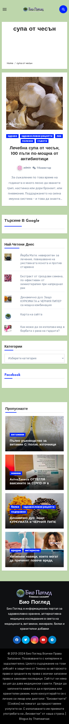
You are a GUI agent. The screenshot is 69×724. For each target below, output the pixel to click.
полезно (27, 140)
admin (27, 167)
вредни (16, 550)
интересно (32, 550)
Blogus (23, 718)
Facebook (12, 375)
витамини (17, 434)
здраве (12, 136)
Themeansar (41, 718)
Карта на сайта (31, 314)
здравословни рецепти (36, 136)
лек (59, 136)
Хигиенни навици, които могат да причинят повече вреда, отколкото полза (34, 560)
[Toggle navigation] (4, 9)
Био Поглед (34, 602)
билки (15, 506)
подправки (18, 511)
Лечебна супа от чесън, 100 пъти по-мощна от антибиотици (34, 153)
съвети (42, 140)
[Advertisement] (35, 46)
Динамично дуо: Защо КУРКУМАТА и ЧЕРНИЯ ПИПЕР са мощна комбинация (40, 301)
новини (16, 473)
